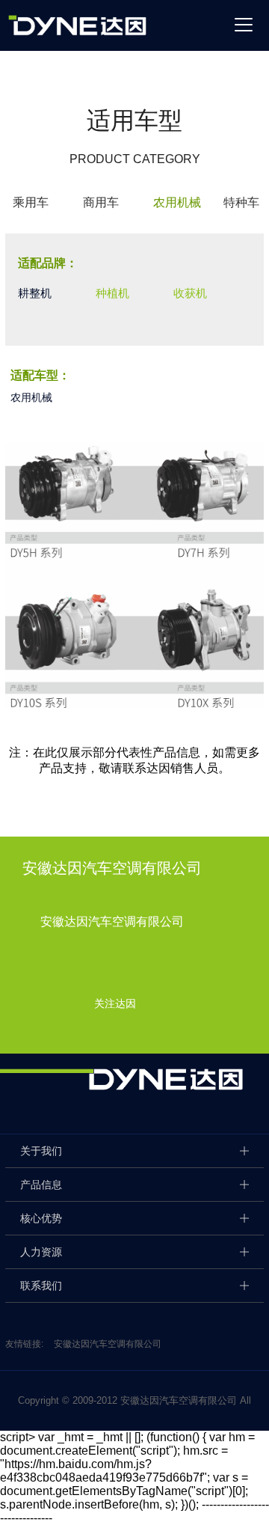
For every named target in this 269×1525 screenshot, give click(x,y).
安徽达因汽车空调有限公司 (107, 1344)
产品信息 (41, 1185)
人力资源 (41, 1252)
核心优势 (41, 1218)
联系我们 (41, 1286)
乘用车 (31, 202)
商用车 (101, 202)
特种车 (241, 202)
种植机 (112, 293)
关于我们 (41, 1151)
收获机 (190, 293)
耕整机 (35, 293)
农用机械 (177, 202)
